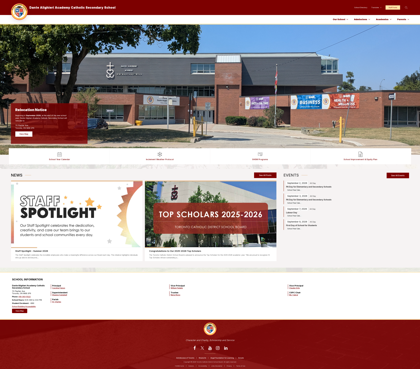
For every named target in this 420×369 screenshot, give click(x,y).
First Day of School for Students (301, 225)
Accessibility (202, 366)
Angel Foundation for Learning (222, 358)
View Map (23, 134)
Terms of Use (240, 366)
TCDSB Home (179, 366)
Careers (191, 366)
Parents (401, 19)
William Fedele (177, 288)
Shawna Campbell (59, 295)
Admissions (360, 19)
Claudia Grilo (294, 288)
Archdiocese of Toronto (185, 358)
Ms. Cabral (293, 295)
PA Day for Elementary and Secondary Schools (308, 187)
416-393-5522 (24, 297)
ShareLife (202, 358)
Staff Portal (393, 7)
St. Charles (56, 302)
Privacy (229, 366)
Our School (339, 19)
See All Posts (265, 175)
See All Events (398, 175)
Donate (241, 358)
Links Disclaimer (216, 366)
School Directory (360, 7)
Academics (382, 19)
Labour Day (291, 212)
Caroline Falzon (58, 288)
